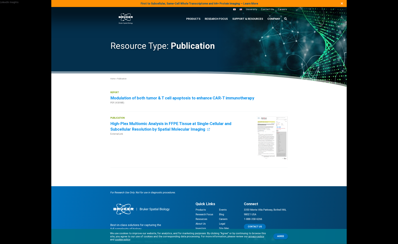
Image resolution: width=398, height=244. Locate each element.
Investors (201, 228)
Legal (222, 223)
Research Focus (216, 18)
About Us (201, 223)
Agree (280, 236)
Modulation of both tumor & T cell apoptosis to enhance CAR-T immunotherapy (182, 98)
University (251, 9)
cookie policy (122, 239)
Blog (221, 214)
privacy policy (256, 236)
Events (223, 209)
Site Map (224, 228)
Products (201, 209)
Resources (201, 219)
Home (112, 79)
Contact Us (267, 9)
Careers (282, 9)
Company (273, 18)
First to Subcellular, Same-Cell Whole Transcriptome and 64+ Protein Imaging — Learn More (199, 3)
